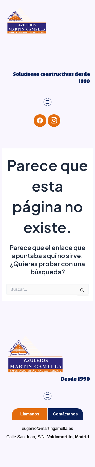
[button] (47, 102)
